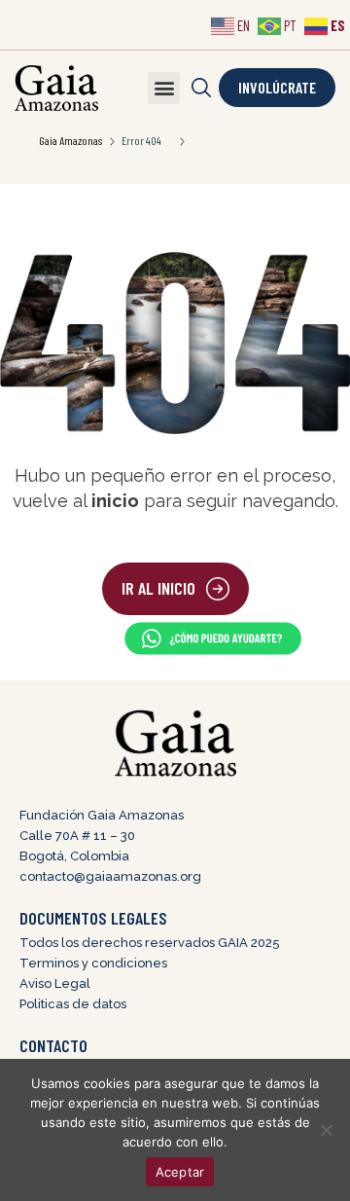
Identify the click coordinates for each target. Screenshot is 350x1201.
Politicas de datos (72, 1004)
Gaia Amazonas (70, 140)
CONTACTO (53, 1045)
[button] (164, 88)
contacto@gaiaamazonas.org (110, 876)
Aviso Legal (54, 983)
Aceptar (180, 1172)
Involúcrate (277, 87)
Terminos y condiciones (93, 963)
